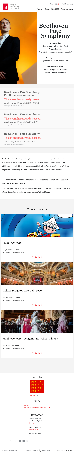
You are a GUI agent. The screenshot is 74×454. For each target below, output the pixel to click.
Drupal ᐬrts (45, 450)
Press (26, 405)
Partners (33, 395)
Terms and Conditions (9, 450)
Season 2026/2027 (52, 9)
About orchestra (67, 9)
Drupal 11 (29, 450)
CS (56, 4)
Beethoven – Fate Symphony (22, 114)
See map (31, 423)
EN (59, 4)
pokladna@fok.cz (34, 429)
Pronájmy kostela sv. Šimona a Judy (37, 407)
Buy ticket (38, 257)
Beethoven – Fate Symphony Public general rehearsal (22, 93)
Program (40, 9)
